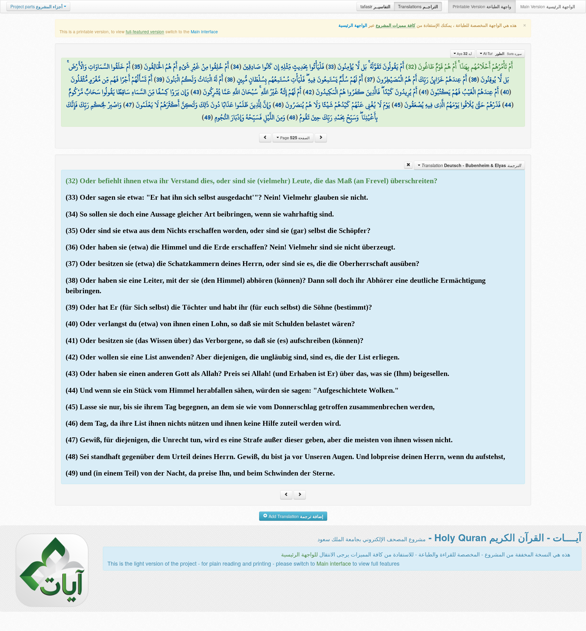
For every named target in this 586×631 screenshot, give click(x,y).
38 (230, 79)
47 (128, 104)
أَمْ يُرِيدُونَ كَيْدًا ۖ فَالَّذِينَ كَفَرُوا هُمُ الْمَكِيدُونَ (366, 92)
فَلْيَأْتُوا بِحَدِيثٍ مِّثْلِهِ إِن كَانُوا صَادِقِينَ (283, 66)
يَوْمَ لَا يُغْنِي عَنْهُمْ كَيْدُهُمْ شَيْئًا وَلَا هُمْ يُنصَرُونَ (337, 104)
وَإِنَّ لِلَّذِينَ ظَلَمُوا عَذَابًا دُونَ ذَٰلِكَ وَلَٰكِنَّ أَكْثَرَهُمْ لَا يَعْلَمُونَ (203, 104)
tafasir (375, 6)
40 (506, 92)
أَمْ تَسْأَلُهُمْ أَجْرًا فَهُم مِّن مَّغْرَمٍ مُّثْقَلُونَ (111, 79)
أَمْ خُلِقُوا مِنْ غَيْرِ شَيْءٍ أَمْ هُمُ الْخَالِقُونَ (186, 66)
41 (423, 92)
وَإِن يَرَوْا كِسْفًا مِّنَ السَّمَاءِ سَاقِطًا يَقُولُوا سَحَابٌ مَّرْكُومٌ (129, 92)
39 (159, 79)
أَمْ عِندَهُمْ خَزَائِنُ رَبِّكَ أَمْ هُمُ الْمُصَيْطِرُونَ (422, 79)
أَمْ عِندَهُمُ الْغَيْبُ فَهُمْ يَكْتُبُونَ (464, 92)
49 (207, 117)
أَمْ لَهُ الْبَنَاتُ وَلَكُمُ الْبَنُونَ (194, 79)
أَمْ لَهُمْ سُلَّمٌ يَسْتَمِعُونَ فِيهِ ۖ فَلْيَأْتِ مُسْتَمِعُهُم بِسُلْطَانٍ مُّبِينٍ (300, 79)
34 (236, 66)
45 (397, 104)
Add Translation (295, 516)
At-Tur (502, 53)
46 (278, 104)
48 (292, 117)
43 (196, 92)
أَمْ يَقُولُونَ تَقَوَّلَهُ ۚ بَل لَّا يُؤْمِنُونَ (371, 66)
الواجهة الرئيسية (352, 25)
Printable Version (482, 6)
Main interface (204, 31)
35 (137, 66)
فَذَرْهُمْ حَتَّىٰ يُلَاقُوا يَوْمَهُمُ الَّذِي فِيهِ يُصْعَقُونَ (452, 104)
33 (331, 66)
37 (370, 79)
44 (508, 104)
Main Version (547, 6)
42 (308, 92)
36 (474, 79)
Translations (418, 6)
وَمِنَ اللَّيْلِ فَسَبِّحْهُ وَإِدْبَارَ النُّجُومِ (250, 117)
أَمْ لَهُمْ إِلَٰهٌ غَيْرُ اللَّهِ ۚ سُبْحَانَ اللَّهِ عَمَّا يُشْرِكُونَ (252, 92)
